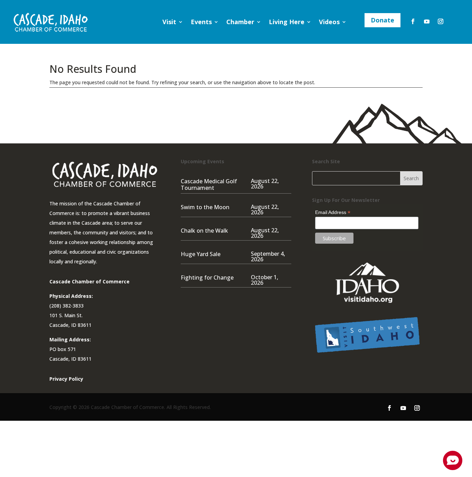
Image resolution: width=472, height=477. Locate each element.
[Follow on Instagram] (440, 21)
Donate (382, 20)
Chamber (240, 22)
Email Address (332, 212)
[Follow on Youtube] (426, 21)
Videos (329, 22)
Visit (169, 22)
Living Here (286, 22)
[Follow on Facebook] (412, 21)
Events (201, 22)
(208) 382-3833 (66, 305)
